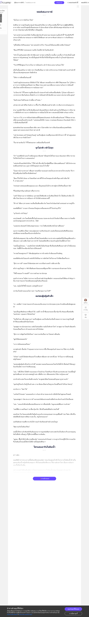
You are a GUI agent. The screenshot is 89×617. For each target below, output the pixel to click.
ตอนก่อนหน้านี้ (72, 2)
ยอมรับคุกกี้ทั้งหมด (73, 609)
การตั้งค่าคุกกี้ (73, 613)
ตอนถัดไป (85, 2)
